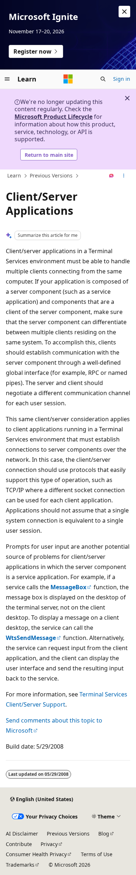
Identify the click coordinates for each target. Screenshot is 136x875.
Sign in (121, 78)
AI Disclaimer (22, 833)
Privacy (49, 844)
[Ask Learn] (112, 176)
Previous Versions (51, 175)
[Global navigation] (7, 78)
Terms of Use (96, 854)
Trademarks (20, 864)
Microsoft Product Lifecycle (53, 117)
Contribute (19, 844)
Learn (14, 175)
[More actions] (124, 176)
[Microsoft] (68, 79)
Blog (103, 833)
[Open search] (103, 78)
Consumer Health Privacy (36, 854)
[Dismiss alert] (124, 11)
